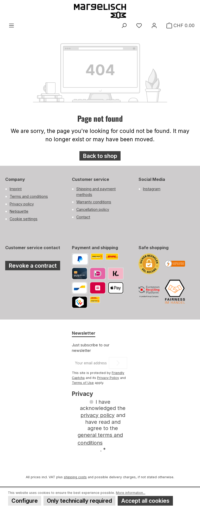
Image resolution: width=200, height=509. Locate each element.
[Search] (124, 25)
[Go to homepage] (100, 11)
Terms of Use (83, 383)
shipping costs (75, 477)
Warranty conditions (93, 202)
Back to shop (100, 155)
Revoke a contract (33, 265)
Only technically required (79, 500)
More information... (130, 493)
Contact (83, 217)
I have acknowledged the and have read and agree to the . (102, 426)
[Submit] (118, 363)
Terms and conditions (29, 196)
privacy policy (97, 415)
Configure (24, 500)
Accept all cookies (145, 500)
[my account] (154, 25)
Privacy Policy (108, 378)
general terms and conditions (100, 439)
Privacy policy (22, 204)
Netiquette (19, 211)
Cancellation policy (92, 209)
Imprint (16, 189)
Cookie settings (24, 219)
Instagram (151, 189)
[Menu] (11, 25)
